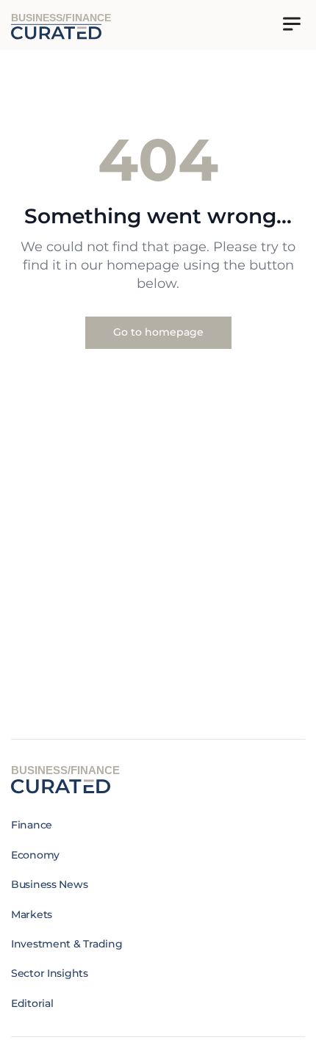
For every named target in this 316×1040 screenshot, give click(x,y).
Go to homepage (158, 332)
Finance (31, 824)
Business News (49, 884)
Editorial (32, 1003)
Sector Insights (49, 973)
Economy (35, 855)
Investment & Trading (66, 943)
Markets (31, 914)
